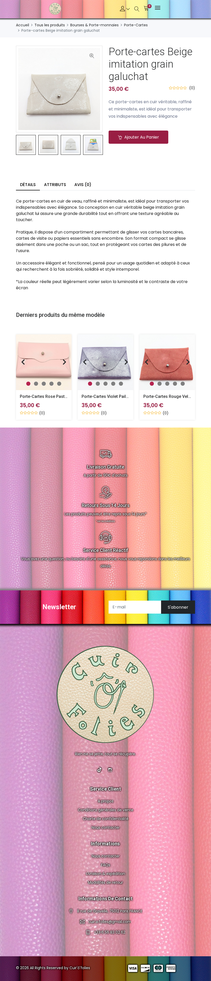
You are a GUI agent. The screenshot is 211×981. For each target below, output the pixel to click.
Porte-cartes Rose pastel (44, 396)
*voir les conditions (105, 521)
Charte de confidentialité (105, 818)
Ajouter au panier (141, 137)
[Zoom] (92, 56)
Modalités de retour (105, 882)
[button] (124, 9)
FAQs (105, 864)
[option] (26, 145)
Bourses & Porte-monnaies (94, 25)
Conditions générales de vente (105, 810)
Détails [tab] (28, 185)
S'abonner (178, 607)
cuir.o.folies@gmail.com (109, 921)
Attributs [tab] (55, 185)
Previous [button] (8, 145)
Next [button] (110, 145)
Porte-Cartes (136, 25)
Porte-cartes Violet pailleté (107, 396)
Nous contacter (106, 827)
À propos (105, 801)
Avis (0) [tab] (82, 185)
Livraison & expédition (105, 873)
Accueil (22, 25)
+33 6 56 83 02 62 (109, 932)
